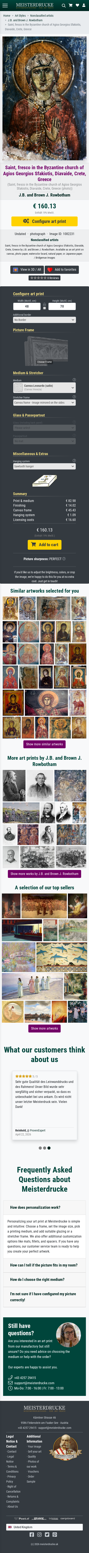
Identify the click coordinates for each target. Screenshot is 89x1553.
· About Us (12, 1506)
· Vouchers (33, 1471)
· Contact (11, 1451)
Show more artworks (44, 1028)
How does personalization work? (35, 1207)
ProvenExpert (37, 1130)
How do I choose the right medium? (37, 1279)
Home (6, 16)
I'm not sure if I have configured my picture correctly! (43, 1296)
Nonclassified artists (41, 16)
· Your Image (34, 1446)
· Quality (31, 1456)
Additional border (22, 314)
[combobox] (44, 320)
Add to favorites (64, 270)
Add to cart (47, 544)
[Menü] (5, 5)
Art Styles (20, 16)
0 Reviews (53, 278)
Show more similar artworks (44, 744)
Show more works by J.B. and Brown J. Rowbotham (44, 874)
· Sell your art (34, 1451)
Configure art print (47, 221)
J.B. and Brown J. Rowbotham (25, 20)
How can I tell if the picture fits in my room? (44, 1265)
